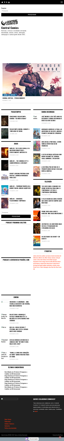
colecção (58, 258)
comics (35, 259)
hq (53, 259)
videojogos (45, 267)
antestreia (39, 256)
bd (60, 256)
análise (43, 256)
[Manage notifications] (60, 437)
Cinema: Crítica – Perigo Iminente (13, 98)
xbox (50, 267)
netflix (50, 261)
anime (34, 256)
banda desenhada (55, 256)
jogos (55, 259)
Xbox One (53, 267)
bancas (49, 256)
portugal (35, 265)
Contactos (7, 426)
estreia (48, 259)
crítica (38, 259)
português (40, 265)
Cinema (6, 95)
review (58, 265)
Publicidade (7, 421)
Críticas (12, 95)
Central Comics (10, 28)
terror (38, 267)
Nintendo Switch (56, 261)
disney (44, 259)
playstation (43, 263)
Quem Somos (8, 419)
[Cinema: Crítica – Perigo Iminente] (32, 79)
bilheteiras (35, 258)
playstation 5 (56, 263)
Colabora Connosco (9, 424)
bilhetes (40, 258)
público (44, 265)
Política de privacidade (10, 428)
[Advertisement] (32, 47)
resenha (54, 265)
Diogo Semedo (8, 376)
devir (41, 259)
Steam (34, 267)
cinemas (53, 258)
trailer (41, 267)
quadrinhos (49, 265)
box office (45, 258)
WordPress (60, 435)
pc (40, 263)
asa (46, 256)
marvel (47, 261)
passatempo (36, 263)
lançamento (36, 261)
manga (43, 261)
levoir (40, 261)
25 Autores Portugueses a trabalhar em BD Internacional (16, 373)
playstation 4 (50, 263)
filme (51, 259)
